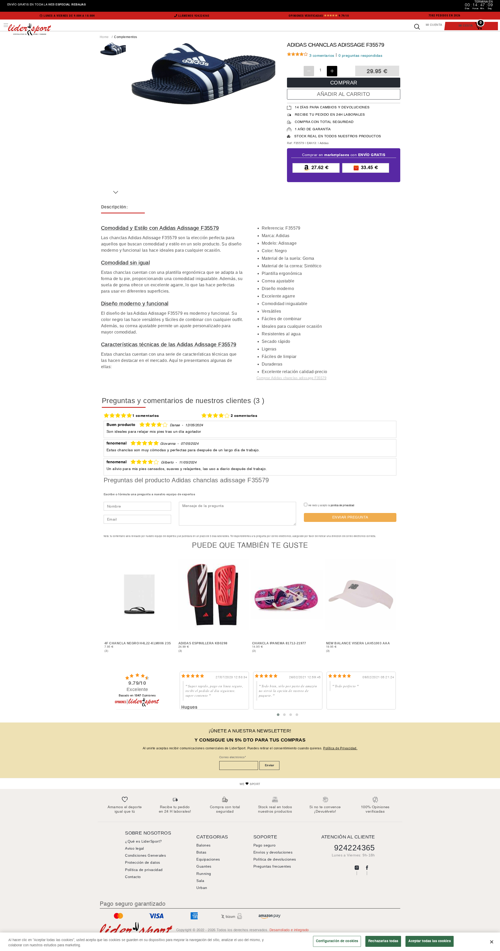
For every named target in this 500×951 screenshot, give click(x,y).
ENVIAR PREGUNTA (350, 517)
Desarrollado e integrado (289, 930)
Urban (201, 888)
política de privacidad (342, 505)
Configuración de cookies (337, 941)
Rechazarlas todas (383, 941)
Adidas (324, 143)
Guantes (203, 866)
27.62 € (319, 167)
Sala (200, 881)
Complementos (125, 37)
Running (203, 874)
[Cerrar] (491, 942)
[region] (250, 942)
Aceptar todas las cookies (429, 941)
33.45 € (368, 167)
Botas (201, 852)
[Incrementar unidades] (332, 71)
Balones (203, 845)
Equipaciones (208, 859)
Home (104, 37)
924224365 (354, 847)
